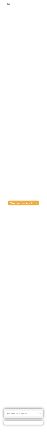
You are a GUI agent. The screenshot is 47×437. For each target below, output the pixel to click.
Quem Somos (36, 435)
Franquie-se (29, 435)
